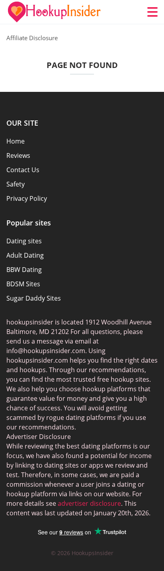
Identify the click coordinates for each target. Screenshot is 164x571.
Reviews (18, 155)
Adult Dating (25, 255)
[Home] (54, 12)
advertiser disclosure (89, 503)
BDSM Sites (23, 284)
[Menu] (152, 12)
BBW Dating (24, 269)
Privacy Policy (26, 198)
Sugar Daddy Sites (33, 298)
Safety (15, 184)
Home (15, 141)
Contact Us (22, 169)
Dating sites (24, 241)
